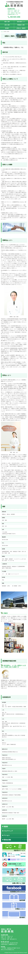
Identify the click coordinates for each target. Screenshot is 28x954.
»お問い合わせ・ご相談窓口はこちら (9, 944)
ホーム (2, 31)
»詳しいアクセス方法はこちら (7, 949)
